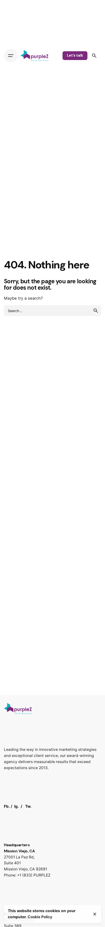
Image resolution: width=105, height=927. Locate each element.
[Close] (95, 914)
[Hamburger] (11, 55)
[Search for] (52, 310)
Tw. (28, 806)
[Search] (94, 55)
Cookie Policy (40, 917)
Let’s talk (75, 55)
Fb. (7, 806)
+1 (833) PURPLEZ (34, 875)
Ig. (16, 806)
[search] (95, 310)
